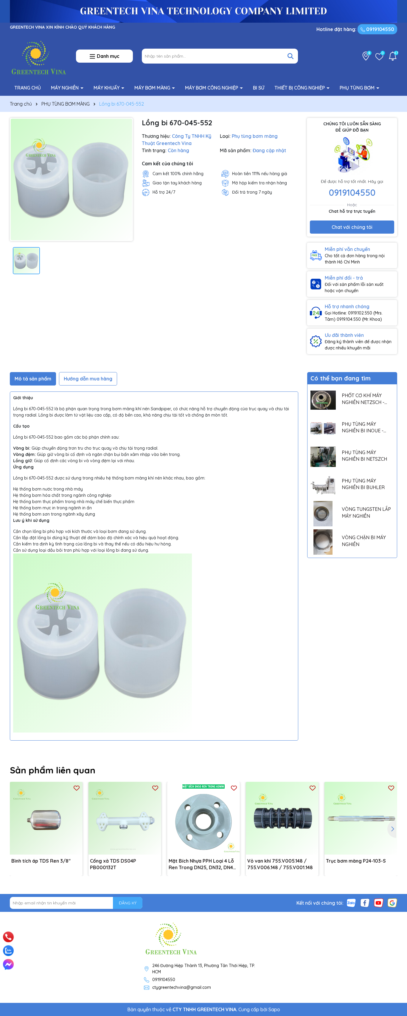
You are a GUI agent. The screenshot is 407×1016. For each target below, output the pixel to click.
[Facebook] (365, 902)
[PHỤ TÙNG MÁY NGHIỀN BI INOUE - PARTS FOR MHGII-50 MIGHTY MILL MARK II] (323, 428)
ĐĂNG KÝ (127, 903)
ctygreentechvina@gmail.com (181, 987)
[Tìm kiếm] (290, 56)
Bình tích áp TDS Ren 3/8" (41, 861)
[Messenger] (8, 964)
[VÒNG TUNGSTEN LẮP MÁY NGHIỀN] (323, 513)
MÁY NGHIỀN (65, 88)
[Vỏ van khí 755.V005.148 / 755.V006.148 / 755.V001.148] (282, 818)
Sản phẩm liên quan (52, 770)
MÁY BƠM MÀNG (152, 88)
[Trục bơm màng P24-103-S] (360, 818)
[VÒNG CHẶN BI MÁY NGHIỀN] (323, 542)
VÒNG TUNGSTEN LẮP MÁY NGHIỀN (366, 512)
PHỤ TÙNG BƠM (358, 88)
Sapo (274, 1009)
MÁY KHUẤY (107, 88)
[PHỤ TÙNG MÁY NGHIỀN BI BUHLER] (323, 485)
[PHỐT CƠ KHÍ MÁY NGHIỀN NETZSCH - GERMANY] (323, 400)
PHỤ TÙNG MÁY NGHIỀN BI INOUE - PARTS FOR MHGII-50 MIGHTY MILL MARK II (365, 427)
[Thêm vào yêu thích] (77, 788)
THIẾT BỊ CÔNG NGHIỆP (300, 88)
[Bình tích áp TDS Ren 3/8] (46, 818)
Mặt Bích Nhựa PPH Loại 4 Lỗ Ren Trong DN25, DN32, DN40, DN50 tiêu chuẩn (203, 864)
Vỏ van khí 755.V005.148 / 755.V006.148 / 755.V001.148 (280, 864)
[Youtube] (378, 902)
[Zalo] (351, 902)
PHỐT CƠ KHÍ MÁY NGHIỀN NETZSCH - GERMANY (363, 399)
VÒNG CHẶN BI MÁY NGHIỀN (364, 540)
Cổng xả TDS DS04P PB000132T (113, 864)
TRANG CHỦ (27, 88)
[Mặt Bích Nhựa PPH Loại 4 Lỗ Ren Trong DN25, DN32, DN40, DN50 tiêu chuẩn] (203, 818)
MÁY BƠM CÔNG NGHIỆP (212, 88)
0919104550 (379, 29)
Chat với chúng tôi (352, 227)
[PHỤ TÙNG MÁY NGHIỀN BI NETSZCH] (323, 457)
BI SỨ (258, 88)
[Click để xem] (71, 179)
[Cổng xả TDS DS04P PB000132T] (124, 818)
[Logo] (38, 55)
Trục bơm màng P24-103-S (356, 861)
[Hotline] (8, 937)
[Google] (392, 902)
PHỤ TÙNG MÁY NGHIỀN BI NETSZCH (364, 455)
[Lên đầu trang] (394, 929)
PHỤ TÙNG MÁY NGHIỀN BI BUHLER (363, 484)
